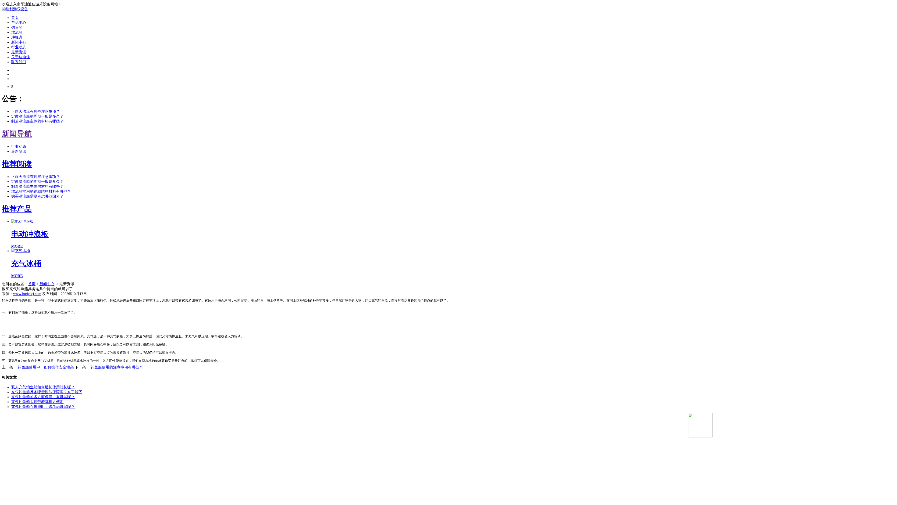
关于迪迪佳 (20, 57)
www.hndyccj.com (27, 294)
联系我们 (18, 62)
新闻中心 (18, 42)
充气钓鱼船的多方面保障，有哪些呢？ (43, 397)
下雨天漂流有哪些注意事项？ (35, 111)
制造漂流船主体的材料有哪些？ (37, 121)
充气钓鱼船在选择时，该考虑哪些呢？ (43, 407)
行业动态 (18, 47)
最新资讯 (18, 52)
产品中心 (18, 23)
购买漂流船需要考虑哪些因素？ (37, 196)
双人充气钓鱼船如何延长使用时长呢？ (43, 387)
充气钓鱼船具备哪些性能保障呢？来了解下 (46, 392)
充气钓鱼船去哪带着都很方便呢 (37, 402)
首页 (15, 18)
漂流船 (16, 32)
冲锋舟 (16, 37)
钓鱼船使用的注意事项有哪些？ (116, 367)
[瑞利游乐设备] (15, 9)
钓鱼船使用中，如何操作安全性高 (45, 367)
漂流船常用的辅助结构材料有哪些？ (41, 191)
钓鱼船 (16, 27)
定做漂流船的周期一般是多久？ (37, 116)
